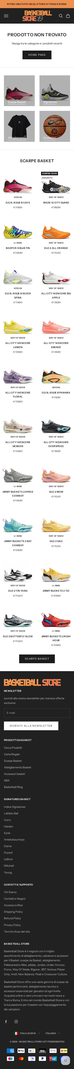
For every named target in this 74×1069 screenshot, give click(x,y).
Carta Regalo (12, 754)
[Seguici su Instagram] (16, 1022)
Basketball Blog (13, 787)
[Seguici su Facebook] (6, 1022)
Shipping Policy (13, 912)
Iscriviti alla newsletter (31, 725)
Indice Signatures (14, 807)
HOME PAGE (37, 54)
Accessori (49, 137)
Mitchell (9, 865)
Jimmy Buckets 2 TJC (56, 590)
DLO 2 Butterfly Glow (18, 636)
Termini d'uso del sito (17, 931)
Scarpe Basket (17, 102)
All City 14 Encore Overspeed (56, 444)
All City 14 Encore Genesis (17, 444)
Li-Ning (18, 243)
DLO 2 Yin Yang (17, 590)
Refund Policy (12, 918)
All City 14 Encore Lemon (17, 345)
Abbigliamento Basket (17, 767)
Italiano (50, 1033)
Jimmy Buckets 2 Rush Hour (56, 638)
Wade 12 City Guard (56, 202)
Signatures (50, 102)
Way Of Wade (56, 197)
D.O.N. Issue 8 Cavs (18, 202)
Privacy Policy (12, 925)
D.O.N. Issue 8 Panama (56, 392)
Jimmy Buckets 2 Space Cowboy (17, 493)
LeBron (8, 859)
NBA (7, 780)
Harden (8, 826)
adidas (18, 197)
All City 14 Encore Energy (56, 345)
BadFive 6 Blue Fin (18, 248)
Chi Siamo (10, 892)
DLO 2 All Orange (56, 248)
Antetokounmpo (14, 839)
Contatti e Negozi (14, 898)
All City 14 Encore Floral (17, 394)
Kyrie (7, 833)
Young (8, 872)
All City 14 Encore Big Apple (56, 295)
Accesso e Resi (13, 905)
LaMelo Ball (11, 813)
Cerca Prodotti (13, 747)
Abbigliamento (17, 137)
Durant (8, 852)
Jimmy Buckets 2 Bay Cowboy (18, 543)
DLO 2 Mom (56, 491)
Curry (7, 820)
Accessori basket (14, 774)
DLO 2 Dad (56, 541)
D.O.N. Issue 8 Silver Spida (18, 295)
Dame (8, 846)
